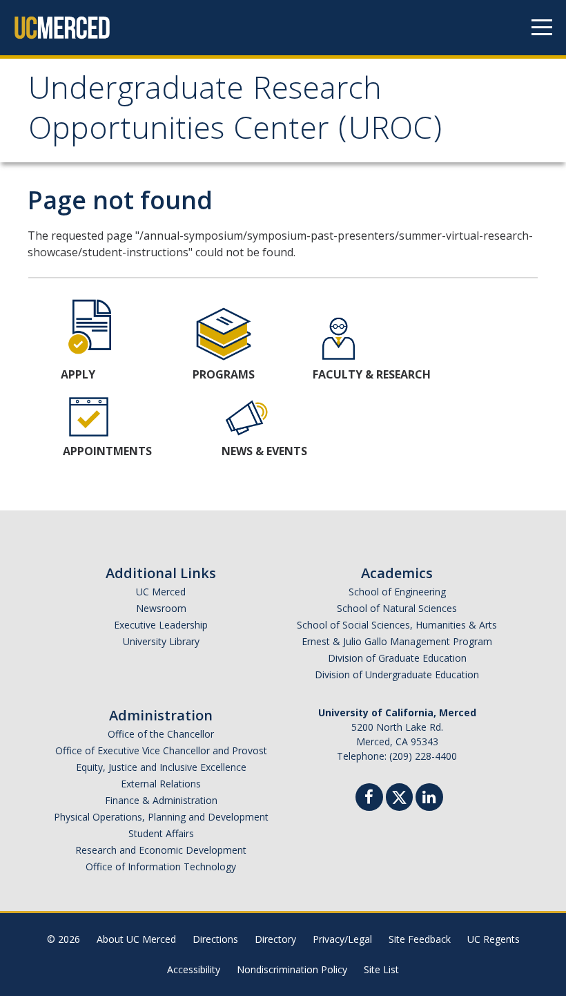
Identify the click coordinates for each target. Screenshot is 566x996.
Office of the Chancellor (161, 733)
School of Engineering (397, 591)
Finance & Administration (161, 800)
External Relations (161, 783)
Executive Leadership (161, 624)
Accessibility (193, 969)
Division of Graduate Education (397, 657)
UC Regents (493, 939)
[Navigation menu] (542, 28)
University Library (161, 641)
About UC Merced (136, 939)
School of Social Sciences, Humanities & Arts (397, 624)
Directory (275, 939)
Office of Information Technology (161, 866)
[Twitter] (399, 795)
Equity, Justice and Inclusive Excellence (161, 767)
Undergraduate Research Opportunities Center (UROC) (235, 112)
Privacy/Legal (342, 939)
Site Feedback (420, 939)
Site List (381, 969)
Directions (215, 939)
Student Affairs (161, 833)
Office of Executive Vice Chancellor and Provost (161, 750)
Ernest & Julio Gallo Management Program (397, 641)
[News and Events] (247, 415)
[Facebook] (369, 798)
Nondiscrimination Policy (292, 969)
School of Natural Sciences (397, 608)
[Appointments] (89, 415)
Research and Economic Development (160, 849)
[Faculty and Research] (338, 339)
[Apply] (92, 325)
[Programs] (224, 333)
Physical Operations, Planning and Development (161, 816)
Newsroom (161, 608)
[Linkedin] (429, 798)
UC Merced (161, 591)
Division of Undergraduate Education (397, 674)
